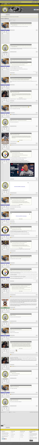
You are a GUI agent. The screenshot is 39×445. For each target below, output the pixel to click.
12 (11, 412)
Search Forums (2, 5)
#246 (36, 352)
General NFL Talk (5, 19)
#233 (36, 143)
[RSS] (38, 9)
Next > (14, 412)
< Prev (4, 412)
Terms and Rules (33, 442)
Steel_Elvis (11, 307)
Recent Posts (17, 5)
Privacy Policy (36, 442)
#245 (36, 335)
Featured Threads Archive (8, 5)
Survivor (13, 435)
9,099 (4, 161)
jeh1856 (5, 28)
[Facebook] (36, 9)
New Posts (22, 435)
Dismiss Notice (37, 16)
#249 (36, 392)
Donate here (31, 440)
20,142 (4, 291)
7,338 (4, 129)
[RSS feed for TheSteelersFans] (37, 429)
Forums (6, 3)
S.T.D (5, 97)
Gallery (9, 3)
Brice (5, 158)
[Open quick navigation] (37, 14)
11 (10, 412)
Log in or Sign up (35, 0)
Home (3, 3)
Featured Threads (14, 5)
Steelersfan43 (11, 19)
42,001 (4, 32)
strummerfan (5, 245)
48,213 (4, 100)
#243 (36, 307)
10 (9, 412)
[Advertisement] (19, 39)
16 (13, 412)
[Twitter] (34, 9)
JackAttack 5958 (5, 144)
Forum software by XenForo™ (6, 442)
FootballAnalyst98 (5, 126)
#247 (36, 364)
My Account (22, 432)
